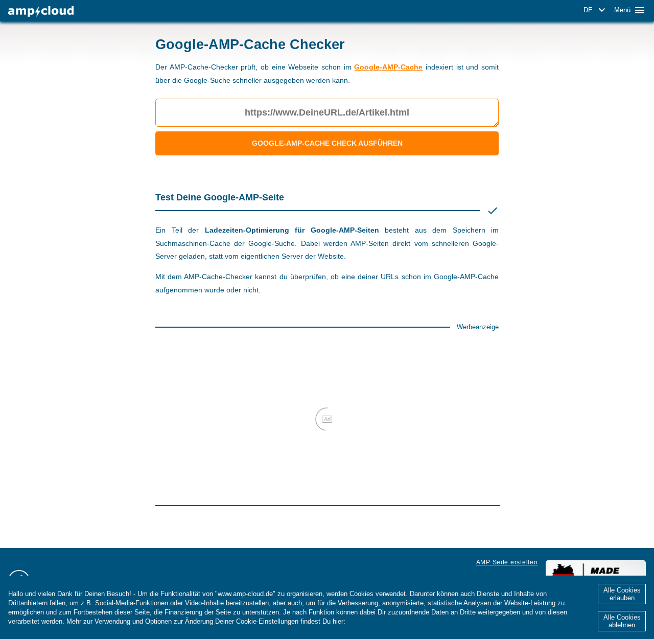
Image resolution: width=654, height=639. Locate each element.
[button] (596, 10)
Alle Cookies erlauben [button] (622, 594)
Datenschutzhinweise (380, 621)
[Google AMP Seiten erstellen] (41, 11)
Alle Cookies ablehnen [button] (622, 621)
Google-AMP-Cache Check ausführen (327, 143)
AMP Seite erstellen (507, 562)
